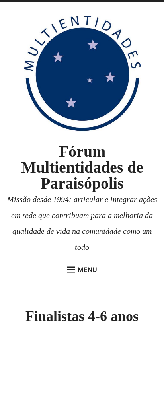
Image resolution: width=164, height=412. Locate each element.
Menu (87, 270)
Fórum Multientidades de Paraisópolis (82, 167)
